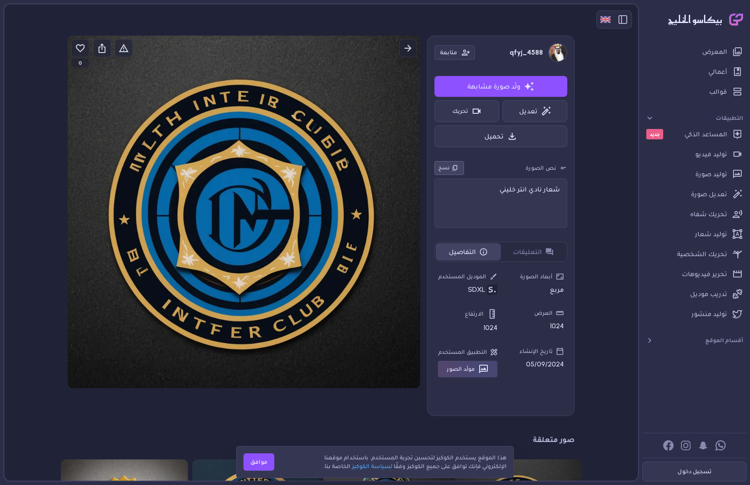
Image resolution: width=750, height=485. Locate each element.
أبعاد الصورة (536, 276)
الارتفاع (474, 314)
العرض (543, 313)
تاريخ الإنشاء (536, 351)
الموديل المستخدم (462, 276)
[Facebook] (668, 445)
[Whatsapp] (720, 445)
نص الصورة (541, 168)
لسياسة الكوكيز (372, 466)
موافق (258, 462)
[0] (80, 48)
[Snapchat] (703, 445)
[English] (605, 19)
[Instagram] (686, 445)
